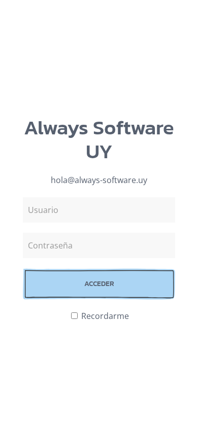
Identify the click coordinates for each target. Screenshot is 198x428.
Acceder (99, 283)
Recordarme (104, 316)
